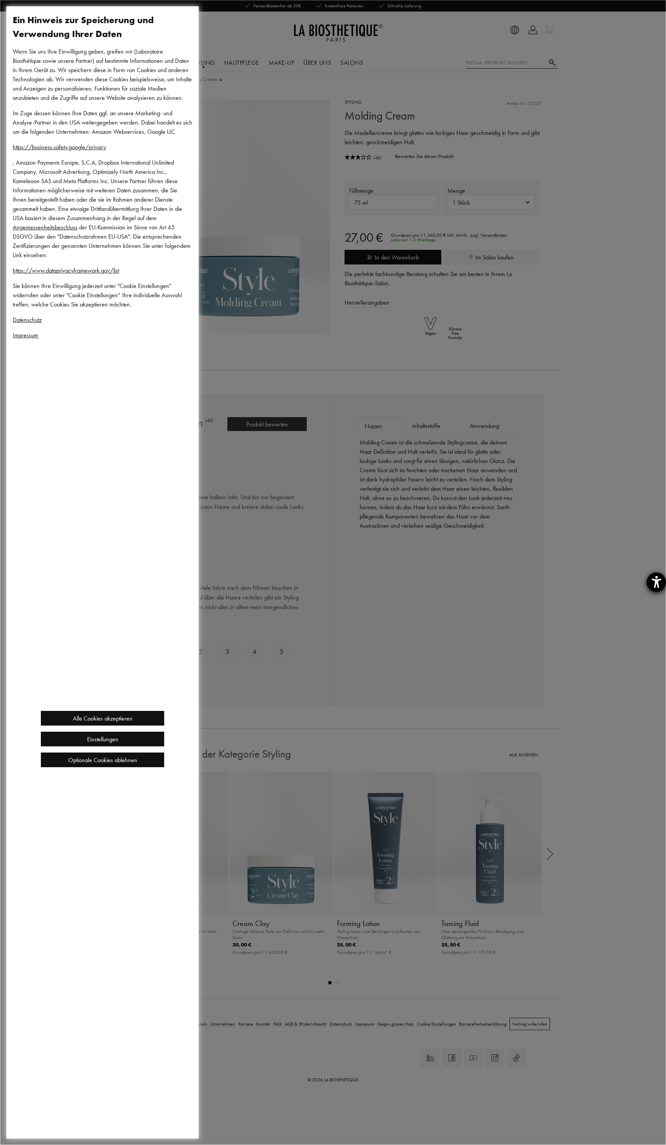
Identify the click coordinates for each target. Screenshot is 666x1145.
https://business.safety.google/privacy (59, 147)
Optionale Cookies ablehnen (102, 760)
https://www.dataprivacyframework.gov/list (66, 270)
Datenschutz (27, 319)
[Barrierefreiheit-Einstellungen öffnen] (656, 582)
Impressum (25, 335)
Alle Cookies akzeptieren (103, 718)
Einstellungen (102, 739)
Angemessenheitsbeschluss (45, 227)
